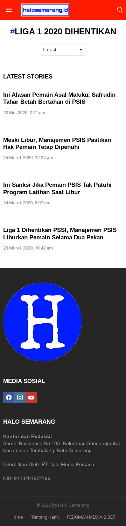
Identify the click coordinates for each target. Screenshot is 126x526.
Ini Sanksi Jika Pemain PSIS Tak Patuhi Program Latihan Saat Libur (57, 188)
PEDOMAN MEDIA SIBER (91, 517)
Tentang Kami (45, 517)
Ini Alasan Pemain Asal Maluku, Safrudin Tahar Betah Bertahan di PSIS (59, 98)
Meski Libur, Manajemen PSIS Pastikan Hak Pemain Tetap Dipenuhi (57, 143)
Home (16, 517)
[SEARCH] (120, 9)
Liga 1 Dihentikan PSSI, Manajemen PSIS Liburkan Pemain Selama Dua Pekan (60, 233)
